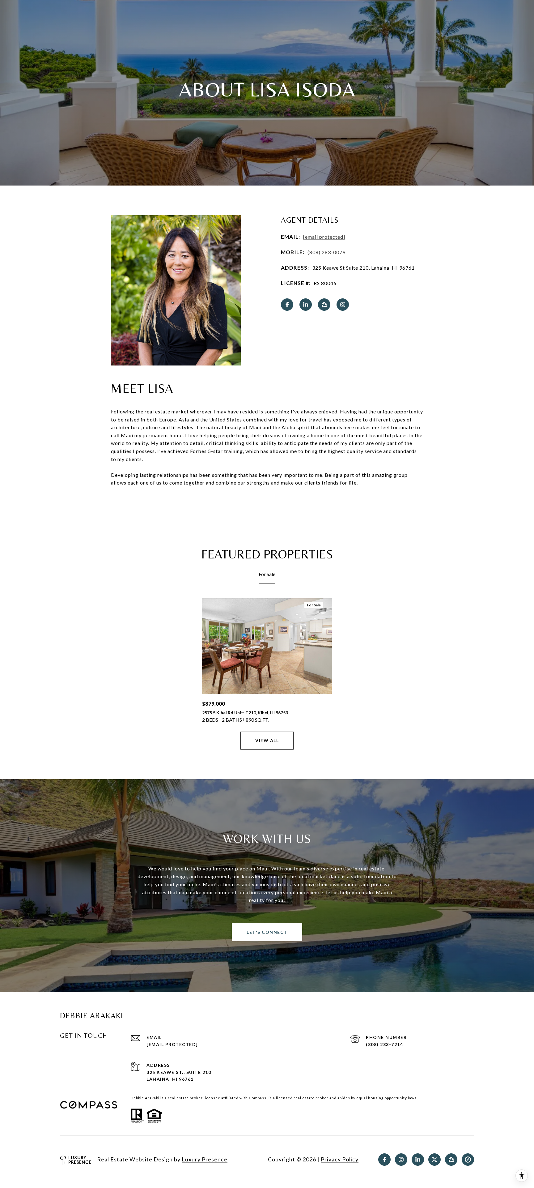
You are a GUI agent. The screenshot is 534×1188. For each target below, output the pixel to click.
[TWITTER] (434, 1159)
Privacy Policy (339, 1159)
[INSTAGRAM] (343, 304)
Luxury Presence (204, 1159)
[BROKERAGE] (468, 1159)
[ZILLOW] (324, 304)
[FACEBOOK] (287, 304)
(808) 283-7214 (384, 1044)
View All (267, 740)
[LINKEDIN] (305, 304)
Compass (257, 1098)
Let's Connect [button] (267, 932)
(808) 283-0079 (326, 252)
